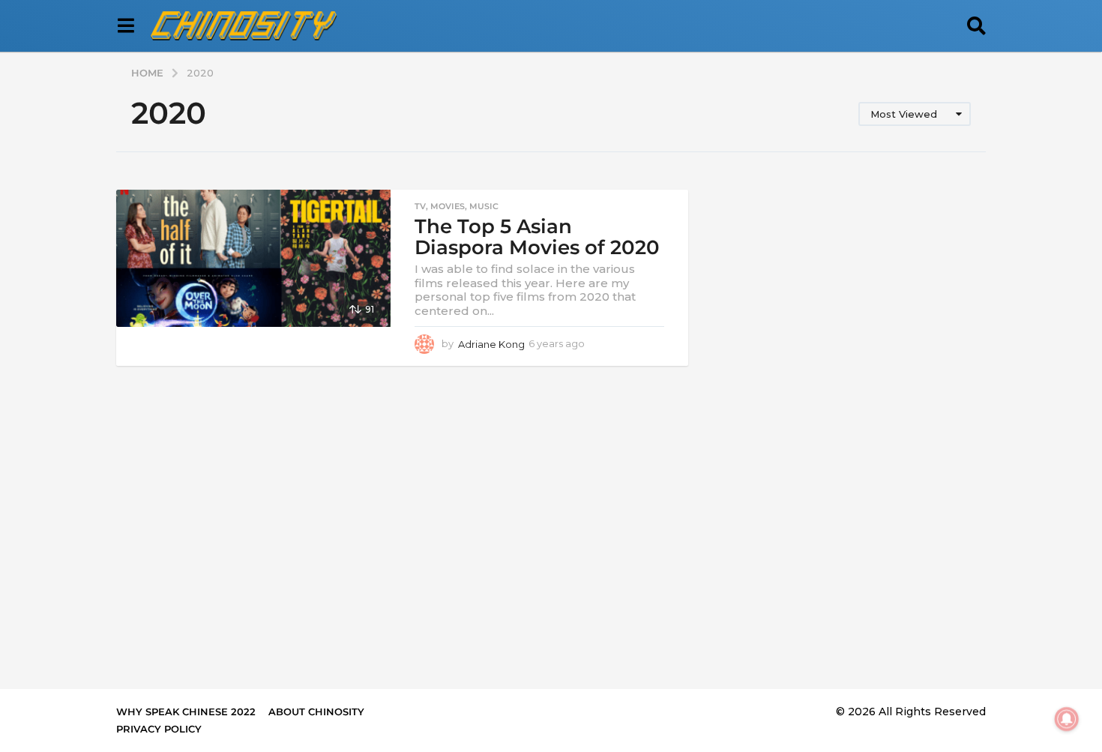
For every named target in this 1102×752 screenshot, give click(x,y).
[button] (125, 26)
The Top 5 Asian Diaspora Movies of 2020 (537, 237)
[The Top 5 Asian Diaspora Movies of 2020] (253, 258)
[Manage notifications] (1067, 719)
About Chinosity (316, 712)
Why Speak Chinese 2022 (186, 712)
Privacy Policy (159, 729)
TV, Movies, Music (457, 206)
